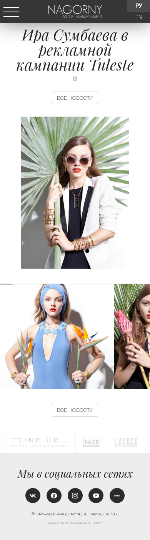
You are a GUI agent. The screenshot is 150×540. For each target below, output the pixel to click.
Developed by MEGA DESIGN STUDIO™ (75, 523)
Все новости (75, 98)
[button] (146, 336)
